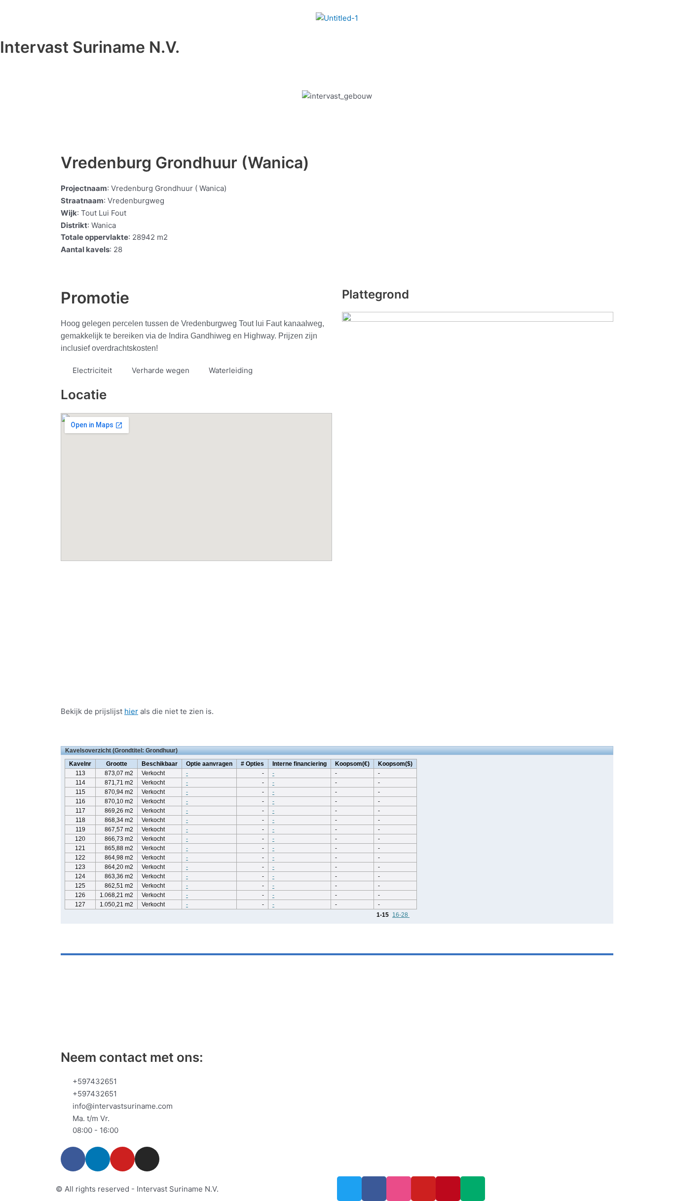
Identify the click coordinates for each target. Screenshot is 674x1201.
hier (131, 711)
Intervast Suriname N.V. (90, 47)
